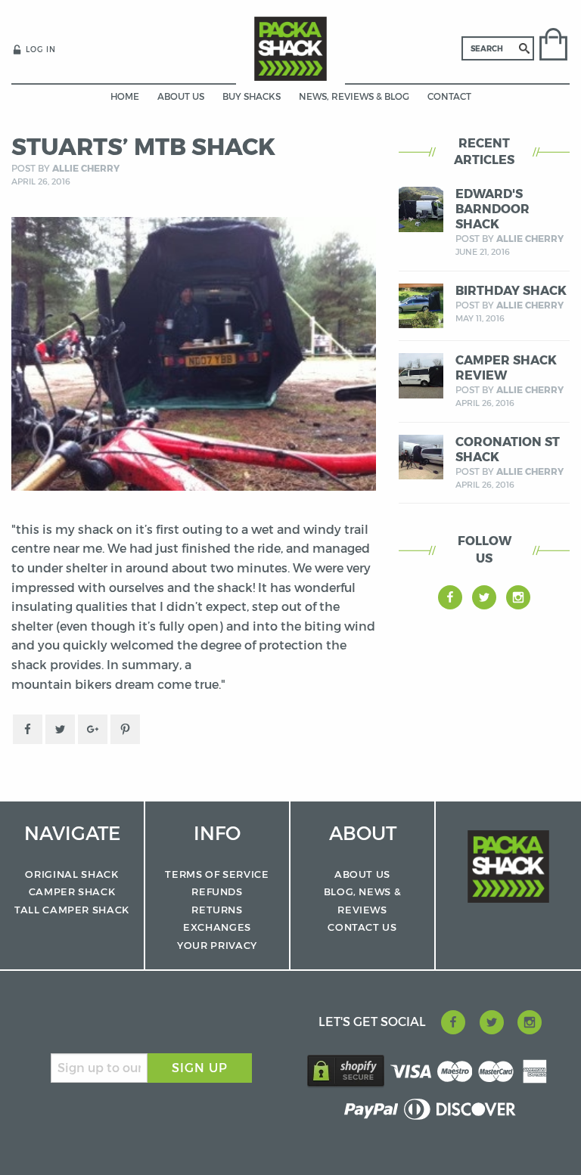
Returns (217, 910)
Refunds (217, 891)
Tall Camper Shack (71, 910)
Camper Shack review (506, 368)
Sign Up (200, 1068)
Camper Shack (72, 891)
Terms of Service (217, 874)
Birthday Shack (511, 291)
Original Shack (71, 874)
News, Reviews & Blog (354, 96)
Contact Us (362, 927)
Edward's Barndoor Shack (492, 209)
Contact (449, 96)
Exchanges (217, 927)
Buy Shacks (251, 96)
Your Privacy (217, 945)
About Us (180, 96)
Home (124, 96)
